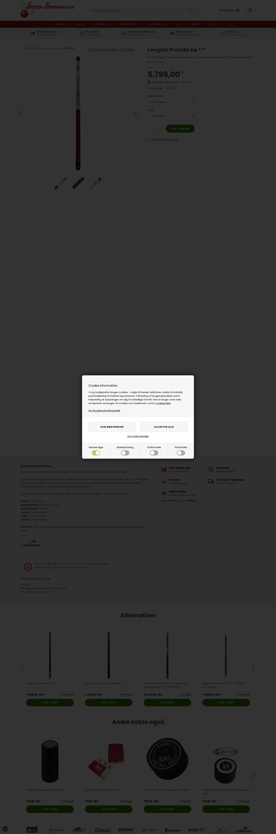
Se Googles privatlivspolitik (104, 410)
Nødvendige (96, 447)
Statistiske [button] (181, 447)
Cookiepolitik (162, 403)
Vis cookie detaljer (138, 436)
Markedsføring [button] (125, 447)
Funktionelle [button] (154, 447)
